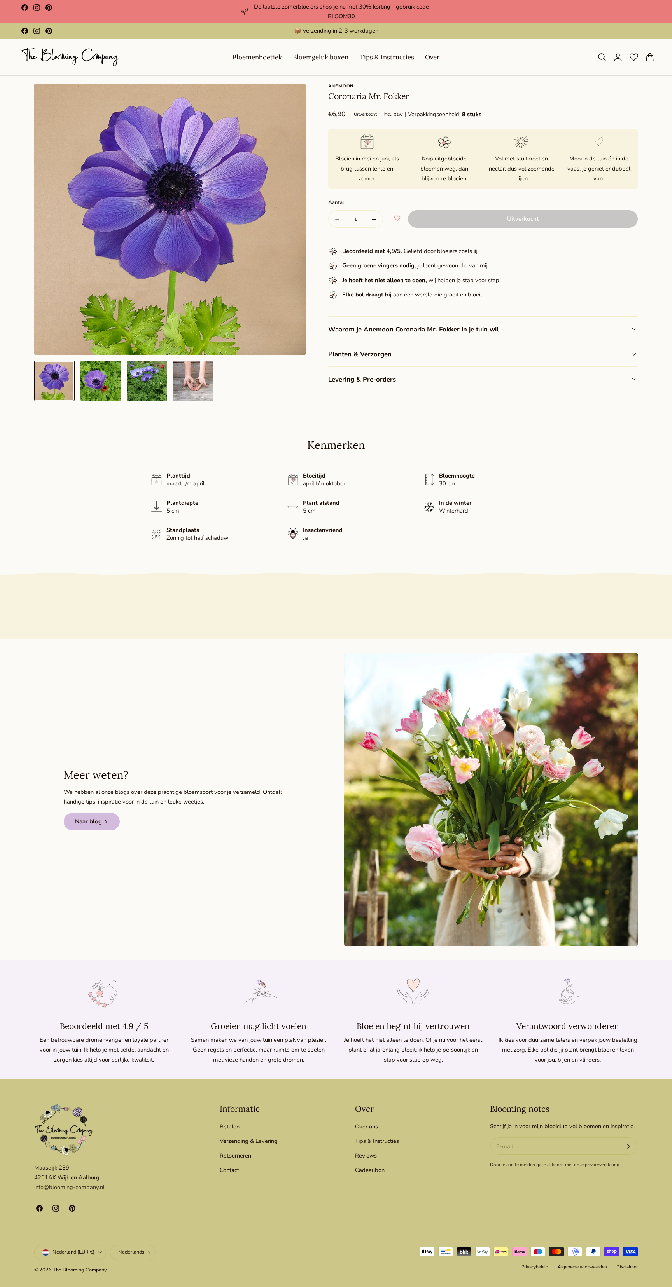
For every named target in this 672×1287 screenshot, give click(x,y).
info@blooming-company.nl (69, 1187)
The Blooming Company (80, 1269)
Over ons (366, 1126)
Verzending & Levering (249, 1141)
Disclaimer (627, 1267)
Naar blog (88, 821)
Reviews (366, 1155)
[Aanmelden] (628, 1146)
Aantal (336, 202)
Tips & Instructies (377, 1141)
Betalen (230, 1126)
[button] (602, 57)
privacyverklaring (602, 1165)
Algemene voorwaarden (582, 1267)
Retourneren (235, 1155)
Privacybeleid (535, 1267)
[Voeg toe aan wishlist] (397, 219)
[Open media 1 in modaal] (292, 97)
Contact (229, 1170)
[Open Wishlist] (634, 57)
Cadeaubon (370, 1170)
